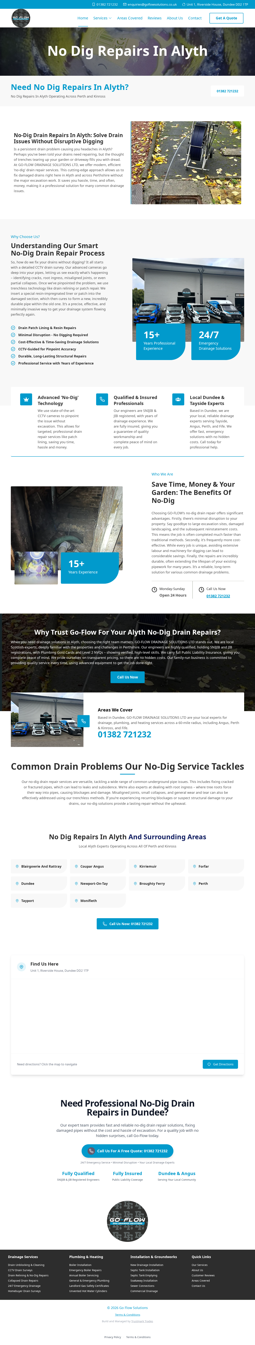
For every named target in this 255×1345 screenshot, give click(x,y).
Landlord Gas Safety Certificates (89, 1286)
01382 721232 (107, 4)
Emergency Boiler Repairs (85, 1270)
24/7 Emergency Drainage (24, 1286)
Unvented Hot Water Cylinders (88, 1291)
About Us (175, 18)
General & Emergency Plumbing (89, 1280)
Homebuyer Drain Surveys (24, 1291)
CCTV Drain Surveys (20, 1270)
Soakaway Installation (144, 1280)
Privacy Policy (112, 1337)
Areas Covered (129, 18)
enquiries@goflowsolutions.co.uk (152, 4)
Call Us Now (127, 677)
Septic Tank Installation (145, 1270)
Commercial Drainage (144, 1291)
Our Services (200, 1265)
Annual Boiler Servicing (84, 1275)
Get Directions (223, 1064)
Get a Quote (226, 18)
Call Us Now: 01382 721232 (131, 924)
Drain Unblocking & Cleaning (26, 1265)
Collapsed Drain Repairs (23, 1280)
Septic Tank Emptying (143, 1275)
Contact (195, 18)
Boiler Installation (80, 1265)
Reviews (155, 18)
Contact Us (198, 1286)
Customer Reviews (203, 1275)
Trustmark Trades (142, 1321)
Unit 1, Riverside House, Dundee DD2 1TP (217, 4)
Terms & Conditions (127, 1314)
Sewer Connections (142, 1286)
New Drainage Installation (146, 1265)
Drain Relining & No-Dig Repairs (28, 1275)
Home (82, 18)
